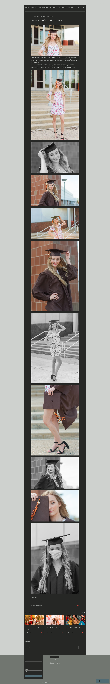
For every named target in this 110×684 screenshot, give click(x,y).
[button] (83, 7)
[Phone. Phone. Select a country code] (27, 672)
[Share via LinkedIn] (38, 601)
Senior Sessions (35, 597)
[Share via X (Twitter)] (35, 601)
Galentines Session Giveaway (53, 627)
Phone (26, 669)
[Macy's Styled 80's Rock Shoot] (75, 620)
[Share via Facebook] (32, 601)
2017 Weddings (53, 7)
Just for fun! (33, 7)
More (78, 7)
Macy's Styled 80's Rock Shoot (74, 627)
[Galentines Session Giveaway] (55, 620)
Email (26, 653)
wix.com (66, 677)
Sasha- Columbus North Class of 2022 (34, 628)
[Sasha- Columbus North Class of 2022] (34, 620)
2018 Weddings (71, 7)
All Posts (27, 7)
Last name (27, 647)
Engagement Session (43, 7)
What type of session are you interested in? (33, 659)
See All (83, 612)
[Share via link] (41, 601)
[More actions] (78, 16)
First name (27, 641)
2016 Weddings (62, 7)
